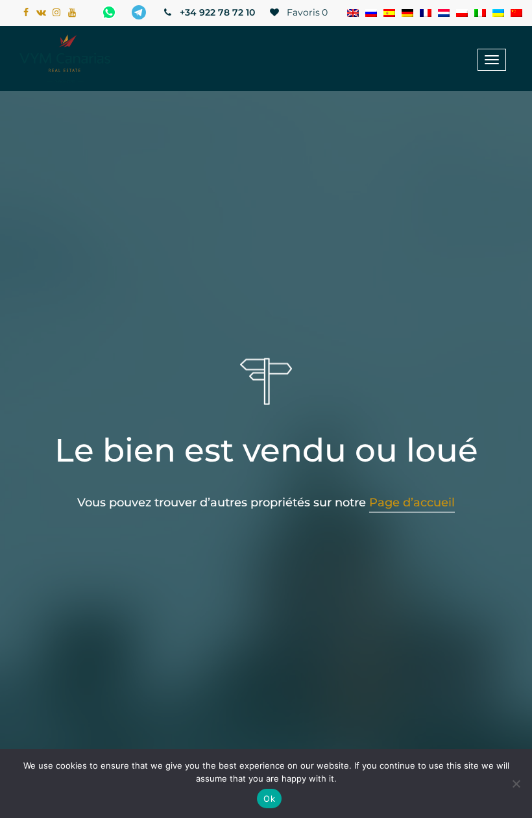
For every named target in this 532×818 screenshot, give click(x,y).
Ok (269, 798)
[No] (515, 783)
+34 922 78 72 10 (216, 12)
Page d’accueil (412, 502)
